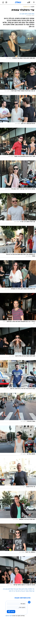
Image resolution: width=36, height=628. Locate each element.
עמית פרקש (24, 589)
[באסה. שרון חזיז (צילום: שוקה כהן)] (18, 408)
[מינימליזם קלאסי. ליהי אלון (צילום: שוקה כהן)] (18, 110)
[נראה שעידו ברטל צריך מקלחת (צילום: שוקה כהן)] (18, 506)
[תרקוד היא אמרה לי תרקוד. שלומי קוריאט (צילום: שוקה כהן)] (18, 571)
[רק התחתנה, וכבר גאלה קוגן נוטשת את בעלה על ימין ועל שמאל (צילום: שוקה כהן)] (18, 242)
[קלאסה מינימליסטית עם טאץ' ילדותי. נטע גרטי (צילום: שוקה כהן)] (18, 175)
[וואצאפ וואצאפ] (6, 2)
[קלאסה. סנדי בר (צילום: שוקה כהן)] (18, 440)
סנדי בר (15, 591)
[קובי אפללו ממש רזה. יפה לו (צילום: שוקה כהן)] (18, 208)
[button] (28, 2)
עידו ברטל (20, 591)
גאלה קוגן (18, 589)
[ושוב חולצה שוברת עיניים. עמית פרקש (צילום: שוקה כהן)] (18, 342)
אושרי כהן (25, 591)
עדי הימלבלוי (31, 589)
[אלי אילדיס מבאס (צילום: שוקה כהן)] (18, 473)
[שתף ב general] (3, 2)
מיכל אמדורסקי (12, 589)
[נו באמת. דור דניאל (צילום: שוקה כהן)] (18, 539)
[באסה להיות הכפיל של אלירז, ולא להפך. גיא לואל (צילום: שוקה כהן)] (18, 375)
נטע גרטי (5, 589)
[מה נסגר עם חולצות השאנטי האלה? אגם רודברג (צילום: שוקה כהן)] (18, 77)
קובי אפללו (31, 591)
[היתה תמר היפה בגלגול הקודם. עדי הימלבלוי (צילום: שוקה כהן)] (18, 45)
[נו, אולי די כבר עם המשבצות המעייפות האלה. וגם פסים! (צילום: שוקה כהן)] (18, 309)
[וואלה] (18, 2)
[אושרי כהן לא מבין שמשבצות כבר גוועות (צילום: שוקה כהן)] (18, 143)
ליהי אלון (11, 591)
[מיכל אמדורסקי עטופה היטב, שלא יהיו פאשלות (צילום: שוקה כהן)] (18, 275)
